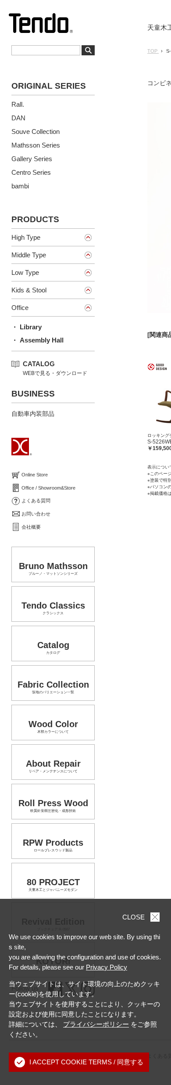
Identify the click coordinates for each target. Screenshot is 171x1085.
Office (19, 307)
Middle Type (28, 255)
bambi (20, 186)
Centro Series (31, 172)
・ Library (26, 327)
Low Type (25, 272)
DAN (18, 118)
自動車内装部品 (32, 413)
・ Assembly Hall (37, 340)
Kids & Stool (28, 290)
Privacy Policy (106, 967)
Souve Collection (35, 131)
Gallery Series (31, 158)
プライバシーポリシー (96, 1024)
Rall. (17, 104)
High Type (25, 237)
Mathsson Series (35, 145)
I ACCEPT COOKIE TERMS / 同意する (86, 1062)
